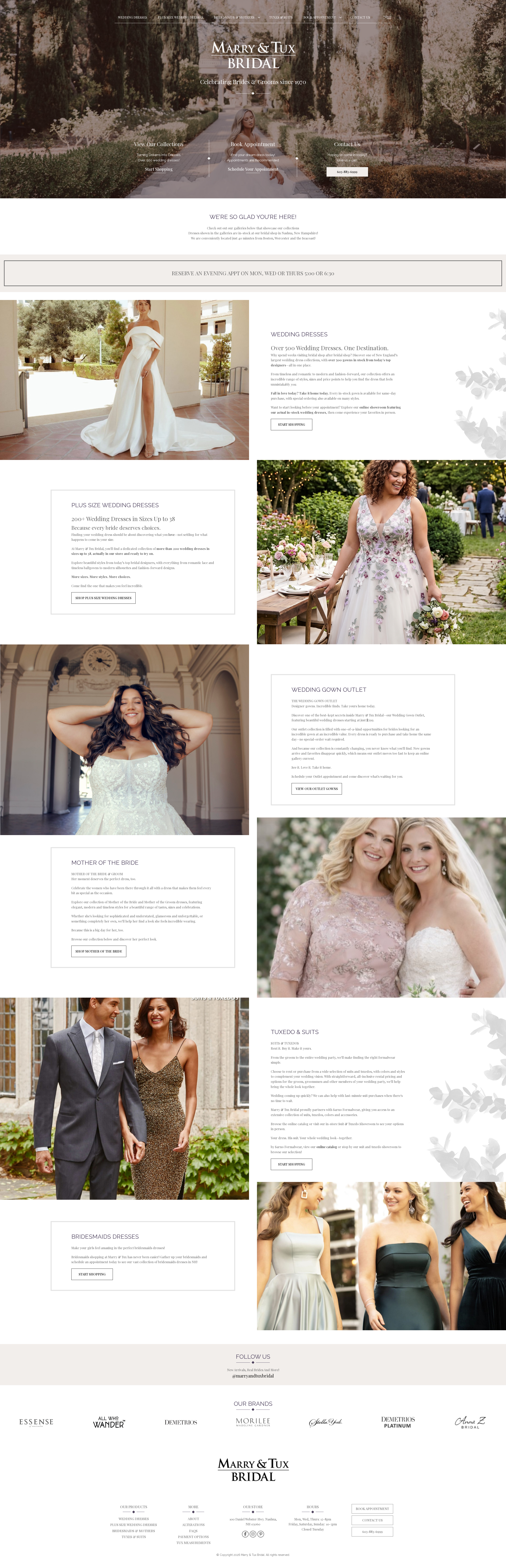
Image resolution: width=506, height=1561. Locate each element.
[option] (253, 99)
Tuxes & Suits (281, 17)
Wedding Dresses (132, 17)
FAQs (193, 1531)
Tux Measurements (193, 1543)
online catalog (326, 1147)
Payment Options (193, 1537)
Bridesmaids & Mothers (234, 17)
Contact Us (360, 17)
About (193, 1519)
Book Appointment (319, 17)
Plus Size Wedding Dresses (180, 17)
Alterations (193, 1525)
